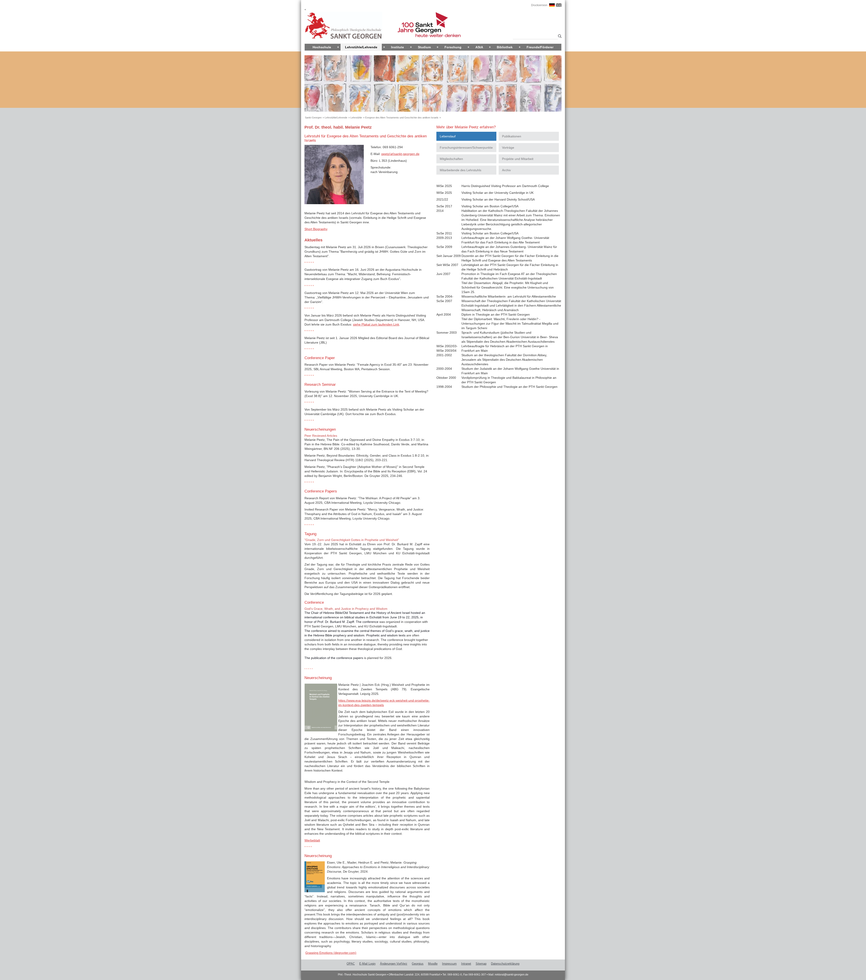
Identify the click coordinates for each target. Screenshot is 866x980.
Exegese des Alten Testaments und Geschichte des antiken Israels (401, 117)
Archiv (506, 170)
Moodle (433, 963)
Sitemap (481, 963)
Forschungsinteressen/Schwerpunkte (466, 147)
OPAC (351, 963)
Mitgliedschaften (451, 159)
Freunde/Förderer (540, 47)
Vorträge (508, 147)
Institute (397, 47)
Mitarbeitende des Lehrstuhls (460, 170)
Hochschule (322, 47)
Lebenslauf (448, 136)
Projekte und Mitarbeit (517, 159)
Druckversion (539, 5)
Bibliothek (505, 47)
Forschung (453, 47)
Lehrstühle (356, 117)
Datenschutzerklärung (505, 963)
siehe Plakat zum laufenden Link (376, 324)
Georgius (418, 963)
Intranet (466, 963)
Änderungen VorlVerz (393, 963)
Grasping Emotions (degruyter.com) (330, 953)
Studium (424, 47)
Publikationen (511, 136)
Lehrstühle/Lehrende (361, 47)
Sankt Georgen (313, 117)
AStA (479, 47)
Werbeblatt (312, 840)
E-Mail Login (367, 963)
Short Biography (315, 229)
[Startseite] (343, 25)
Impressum (449, 963)
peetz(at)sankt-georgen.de (400, 154)
